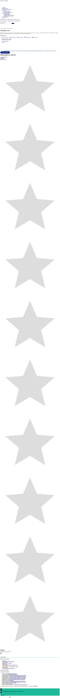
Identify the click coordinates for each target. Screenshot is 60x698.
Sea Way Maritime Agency (12, 673)
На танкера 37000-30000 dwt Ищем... (8, 661)
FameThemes (35, 686)
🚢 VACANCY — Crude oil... (7, 663)
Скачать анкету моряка (6, 11)
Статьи (3, 17)
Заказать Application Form (8, 12)
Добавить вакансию (3, 20)
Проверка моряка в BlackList (6, 9)
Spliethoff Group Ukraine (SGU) (13, 674)
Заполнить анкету (16, 19)
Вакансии (3, 10)
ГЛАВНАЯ (4, 7)
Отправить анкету (5, 8)
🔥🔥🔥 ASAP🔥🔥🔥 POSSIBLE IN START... (10, 666)
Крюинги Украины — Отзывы (9, 15)
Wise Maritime (11, 680)
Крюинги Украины (5, 41)
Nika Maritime (14, 682)
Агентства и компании (6, 13)
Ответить (2, 695)
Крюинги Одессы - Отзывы (6, 39)
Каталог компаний (3, 19)
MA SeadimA (10, 683)
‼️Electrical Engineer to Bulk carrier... (8, 668)
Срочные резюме (17, 20)
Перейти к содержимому (4, 0)
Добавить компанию (7, 14)
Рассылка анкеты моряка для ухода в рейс (18, 675)
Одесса (3, 42)
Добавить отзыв (4, 16)
